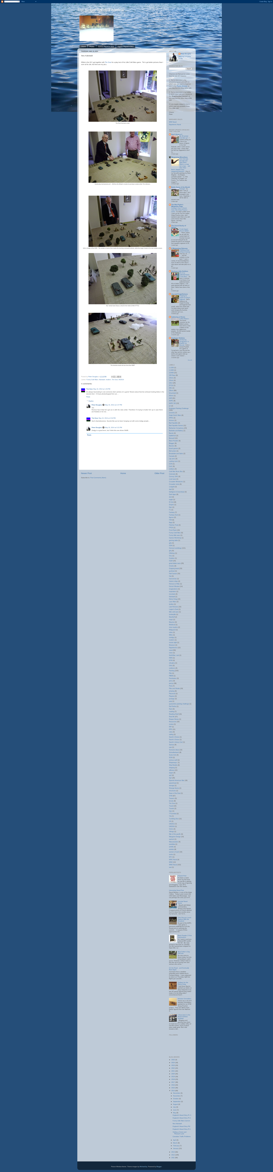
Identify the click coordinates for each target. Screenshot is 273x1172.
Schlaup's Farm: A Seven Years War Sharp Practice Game (179, 209)
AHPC (171, 401)
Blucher (171, 446)
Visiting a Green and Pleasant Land (179, 1133)
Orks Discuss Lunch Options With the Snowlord (184, 919)
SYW (170, 796)
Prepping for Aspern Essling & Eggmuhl (184, 297)
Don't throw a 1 (176, 134)
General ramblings (175, 548)
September (177, 1101)
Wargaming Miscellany (179, 157)
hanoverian (173, 578)
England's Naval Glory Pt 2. (182, 1118)
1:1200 (171, 367)
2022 (173, 1068)
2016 (173, 1085)
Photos (91, 46)
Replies (91, 401)
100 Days (172, 375)
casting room (173, 461)
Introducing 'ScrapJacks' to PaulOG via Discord (184, 342)
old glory (172, 663)
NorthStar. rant (174, 655)
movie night (173, 642)
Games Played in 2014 (106, 46)
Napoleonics (173, 647)
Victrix (171, 829)
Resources (172, 721)
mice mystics (173, 627)
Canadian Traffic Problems (182, 1136)
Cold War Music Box (176, 471)
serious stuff (173, 760)
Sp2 (170, 778)
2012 (173, 1155)
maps (171, 619)
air (170, 406)
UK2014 (121, 379)
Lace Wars (172, 601)
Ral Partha (172, 706)
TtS (170, 816)
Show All (190, 360)
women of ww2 (174, 852)
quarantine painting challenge (179, 704)
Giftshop (172, 553)
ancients (172, 412)
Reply (88, 397)
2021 (173, 1071)
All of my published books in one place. (184, 274)
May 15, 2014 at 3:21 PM (113, 427)
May (174, 1113)
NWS (170, 658)
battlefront (172, 435)
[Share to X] (116, 377)
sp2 (170, 775)
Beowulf (171, 438)
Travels (171, 808)
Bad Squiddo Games (176, 425)
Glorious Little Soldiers (179, 271)
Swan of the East (174, 793)
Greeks (171, 566)
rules (170, 732)
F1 (170, 510)
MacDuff (172, 617)
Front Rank (173, 530)
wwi (170, 867)
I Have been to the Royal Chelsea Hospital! (184, 1016)
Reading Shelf (174, 714)
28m (170, 388)
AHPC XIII (172, 403)
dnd (170, 497)
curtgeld (171, 487)
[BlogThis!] (114, 377)
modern (108, 379)
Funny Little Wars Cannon (181, 1121)
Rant (170, 709)
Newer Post (86, 473)
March (175, 1143)
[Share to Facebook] (118, 377)
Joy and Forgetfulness (179, 294)
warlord (171, 839)
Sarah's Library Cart (176, 742)
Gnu (170, 556)
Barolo (171, 433)
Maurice (171, 622)
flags (170, 522)
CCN (170, 464)
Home (83, 46)
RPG (170, 729)
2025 (173, 1060)
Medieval (172, 624)
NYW (170, 660)
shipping (172, 767)
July (174, 1107)
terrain (171, 801)
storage (171, 785)
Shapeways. (173, 762)
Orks (170, 665)
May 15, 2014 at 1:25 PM (101, 389)
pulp (170, 701)
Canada (171, 456)
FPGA (171, 527)
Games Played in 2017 (126, 46)
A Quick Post (182, 876)
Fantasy (171, 512)
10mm (171, 378)
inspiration (172, 591)
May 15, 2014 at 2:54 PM (107, 418)
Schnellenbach (174, 752)
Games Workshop (175, 538)
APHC (171, 418)
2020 (173, 1074)
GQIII (171, 561)
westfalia (172, 844)
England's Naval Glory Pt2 (181, 1126)
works (171, 854)
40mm (171, 395)
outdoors (172, 668)
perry (171, 681)
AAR (170, 398)
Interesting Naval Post (176, 890)
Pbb (170, 673)
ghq (170, 550)
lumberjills (172, 614)
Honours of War (174, 584)
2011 (173, 1157)
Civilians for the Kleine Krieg (183, 983)
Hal (170, 576)
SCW (170, 757)
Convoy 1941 (173, 476)
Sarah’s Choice (174, 739)
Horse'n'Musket (174, 586)
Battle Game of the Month (180, 187)
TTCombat (172, 813)
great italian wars (175, 563)
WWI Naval (172, 122)
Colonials (172, 474)
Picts (170, 686)
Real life (171, 716)
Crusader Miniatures (176, 481)
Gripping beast (174, 568)
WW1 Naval (173, 859)
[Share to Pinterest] (120, 377)
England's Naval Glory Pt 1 (182, 1129)
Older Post (159, 473)
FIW (170, 520)
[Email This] (112, 377)
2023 (173, 1065)
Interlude (182, 189)
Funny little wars (174, 535)
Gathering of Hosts (178, 317)
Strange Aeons (174, 788)
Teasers (171, 798)
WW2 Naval (173, 865)
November (177, 1096)
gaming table (173, 540)
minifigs (171, 637)
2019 (173, 1076)
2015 (173, 1088)
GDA (170, 545)
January (176, 1148)
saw (170, 747)
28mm (171, 390)
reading (171, 711)
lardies (171, 604)
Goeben (171, 558)
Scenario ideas (174, 750)
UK (170, 821)
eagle (171, 499)
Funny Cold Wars (92, 379)
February (176, 1146)
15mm (171, 380)
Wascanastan (173, 842)
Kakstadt (102, 379)
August (175, 1104)
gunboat (172, 571)
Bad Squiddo (173, 423)
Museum (172, 645)
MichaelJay (143, 1166)
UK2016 (171, 826)
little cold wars (174, 612)
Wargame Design (175, 836)
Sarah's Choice (174, 737)
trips (170, 811)
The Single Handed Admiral (100, 10)
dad (170, 489)
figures (171, 517)
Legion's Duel (173, 609)
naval (171, 650)
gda (170, 543)
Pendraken (172, 678)
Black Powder (173, 441)
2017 (173, 1082)
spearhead (172, 783)
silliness (171, 770)
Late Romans (173, 607)
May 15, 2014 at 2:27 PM (113, 405)
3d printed (172, 393)
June (175, 1110)
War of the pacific (175, 834)
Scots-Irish (172, 755)
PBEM (171, 676)
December (177, 1093)
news (171, 653)
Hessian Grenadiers (184, 998)
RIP (170, 727)
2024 (173, 1062)
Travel (171, 806)
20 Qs (171, 385)
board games (173, 448)
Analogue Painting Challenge (179, 408)
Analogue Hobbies (178, 338)
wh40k (171, 847)
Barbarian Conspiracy (176, 428)
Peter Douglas (97, 405)
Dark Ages (172, 494)
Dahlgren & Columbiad (176, 492)
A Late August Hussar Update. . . (184, 230)
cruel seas (172, 479)
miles (171, 632)
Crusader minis (174, 484)
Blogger (171, 443)
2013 (173, 1152)
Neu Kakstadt (177, 1123)
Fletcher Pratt (173, 525)
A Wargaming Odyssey (179, 248)
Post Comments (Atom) (98, 477)
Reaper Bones (174, 719)
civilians (171, 469)
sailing (171, 734)
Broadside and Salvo (176, 453)
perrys (171, 683)
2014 (173, 1090)
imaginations (173, 589)
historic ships (173, 581)
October (176, 1098)
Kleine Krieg (173, 599)
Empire (171, 504)
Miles (171, 635)
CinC (170, 466)
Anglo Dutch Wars (175, 415)
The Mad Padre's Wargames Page (177, 205)
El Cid (171, 502)
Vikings (171, 831)
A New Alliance (184, 319)
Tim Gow (108, 62)
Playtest (171, 696)
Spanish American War (176, 780)
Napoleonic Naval (175, 124)
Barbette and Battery (176, 430)
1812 (170, 383)
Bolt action (172, 451)
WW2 (171, 862)
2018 (173, 1079)
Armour (171, 420)
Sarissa (171, 744)
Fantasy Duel (173, 515)
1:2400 (171, 370)
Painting (171, 670)
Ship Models (173, 765)
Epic (170, 507)
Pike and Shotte (174, 688)
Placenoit (172, 693)
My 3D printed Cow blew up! (183, 137)
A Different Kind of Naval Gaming (184, 251)
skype (171, 773)
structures (172, 790)
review (171, 724)
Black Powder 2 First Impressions (185, 936)
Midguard (172, 630)
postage (171, 699)
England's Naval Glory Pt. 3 (182, 1115)
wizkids (171, 849)
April (174, 1140)
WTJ (170, 857)
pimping (171, 691)
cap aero (172, 458)
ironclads (172, 594)
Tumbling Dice (174, 819)
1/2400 (171, 372)
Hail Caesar (173, 573)
